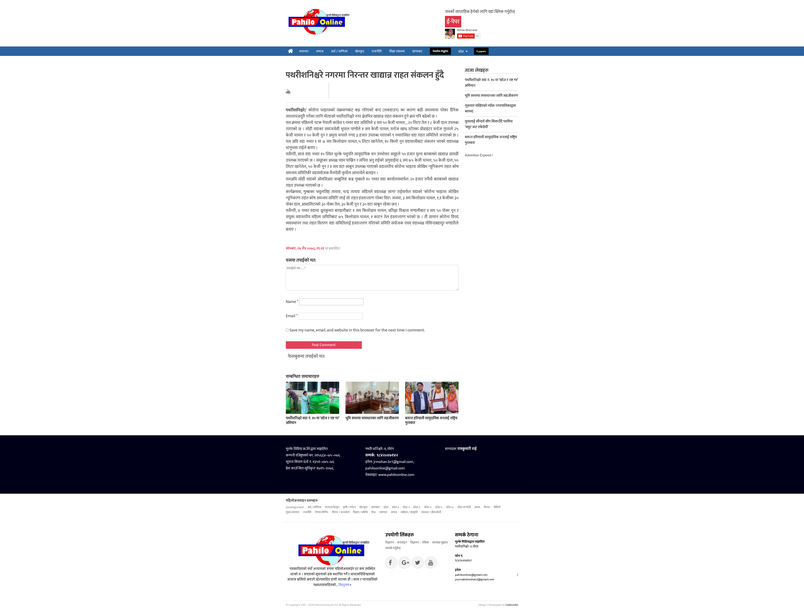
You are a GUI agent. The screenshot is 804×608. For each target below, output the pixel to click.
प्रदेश (461, 51)
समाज (319, 51)
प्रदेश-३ (416, 507)
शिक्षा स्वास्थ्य (397, 51)
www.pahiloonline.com (396, 475)
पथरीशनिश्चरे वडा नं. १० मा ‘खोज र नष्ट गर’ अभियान (312, 420)
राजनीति (377, 51)
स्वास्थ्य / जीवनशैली (431, 512)
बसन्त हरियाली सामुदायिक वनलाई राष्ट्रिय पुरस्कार (431, 420)
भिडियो (497, 507)
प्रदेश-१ (395, 507)
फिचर (487, 507)
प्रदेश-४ (428, 507)
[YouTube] (431, 563)
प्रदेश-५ (439, 507)
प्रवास (477, 507)
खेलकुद (359, 51)
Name (292, 302)
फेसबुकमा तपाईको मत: (306, 356)
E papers (481, 51)
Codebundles (511, 605)
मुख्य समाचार (292, 512)
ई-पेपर (453, 22)
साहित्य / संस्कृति (409, 512)
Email (292, 316)
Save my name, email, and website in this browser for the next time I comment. (357, 330)
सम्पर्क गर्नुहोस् (393, 548)
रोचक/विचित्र (321, 512)
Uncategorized (295, 507)
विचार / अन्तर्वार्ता (340, 512)
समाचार (304, 51)
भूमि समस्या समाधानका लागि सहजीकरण (372, 418)
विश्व (373, 512)
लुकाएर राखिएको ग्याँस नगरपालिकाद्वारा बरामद (490, 109)
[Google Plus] (418, 563)
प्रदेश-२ (406, 507)
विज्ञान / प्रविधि (360, 512)
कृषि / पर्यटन (349, 507)
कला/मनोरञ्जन (332, 507)
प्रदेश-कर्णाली (464, 507)
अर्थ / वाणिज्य (339, 51)
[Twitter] (404, 563)
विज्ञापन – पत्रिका (419, 542)
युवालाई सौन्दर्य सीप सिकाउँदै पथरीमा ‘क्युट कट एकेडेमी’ (489, 124)
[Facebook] (391, 563)
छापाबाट (417, 51)
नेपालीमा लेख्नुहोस (440, 51)
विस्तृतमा (344, 585)
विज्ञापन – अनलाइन (396, 542)
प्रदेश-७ (450, 507)
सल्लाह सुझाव (440, 542)
